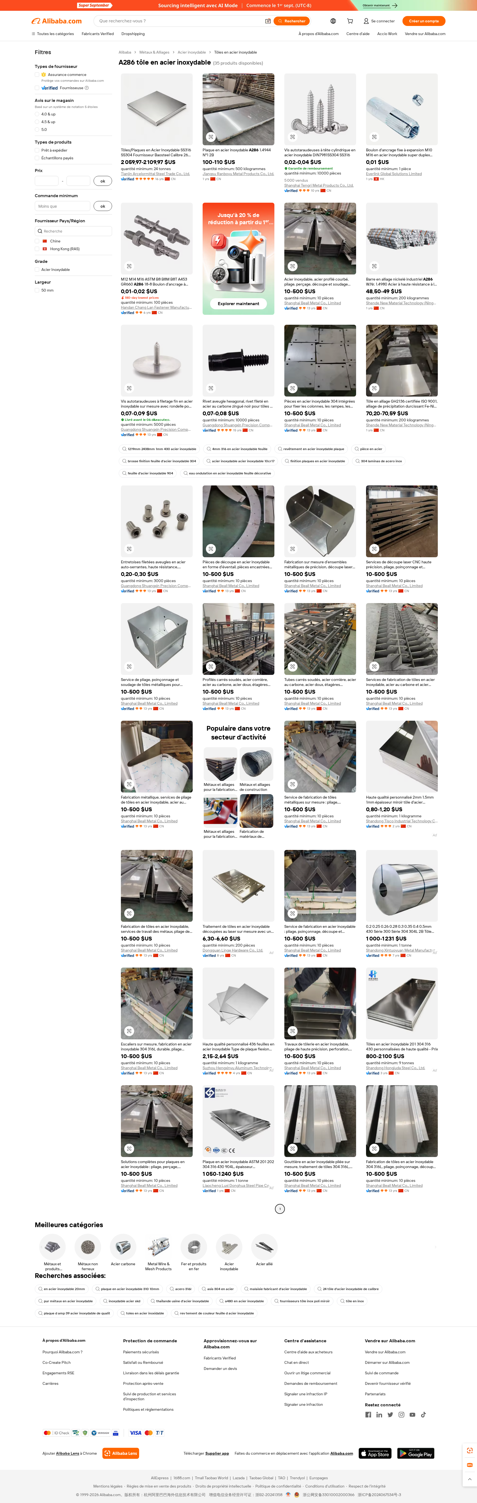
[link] (470, 1450)
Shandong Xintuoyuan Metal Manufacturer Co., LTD (402, 950)
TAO (281, 1478)
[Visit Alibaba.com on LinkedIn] (379, 1414)
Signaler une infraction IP (305, 1394)
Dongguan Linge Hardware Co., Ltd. (233, 950)
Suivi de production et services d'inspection (149, 1396)
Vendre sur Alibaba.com (385, 1352)
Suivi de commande (382, 1373)
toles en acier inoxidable (145, 1313)
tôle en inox (355, 1301)
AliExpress (160, 1478)
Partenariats (375, 1394)
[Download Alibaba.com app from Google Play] (415, 1453)
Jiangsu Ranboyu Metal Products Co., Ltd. (238, 173)
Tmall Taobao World (211, 1478)
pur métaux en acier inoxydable (68, 1301)
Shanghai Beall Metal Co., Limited (312, 303)
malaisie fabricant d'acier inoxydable (278, 1289)
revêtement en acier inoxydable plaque (313, 449)
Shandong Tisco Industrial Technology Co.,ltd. (402, 821)
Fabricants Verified (220, 1358)
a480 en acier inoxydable (244, 1301)
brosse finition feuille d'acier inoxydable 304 (162, 461)
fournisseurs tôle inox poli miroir (305, 1301)
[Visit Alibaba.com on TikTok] (423, 1414)
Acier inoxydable (192, 52)
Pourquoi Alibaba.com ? (63, 1352)
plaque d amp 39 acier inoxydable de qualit (77, 1313)
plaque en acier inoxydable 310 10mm (130, 1289)
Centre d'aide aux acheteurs (308, 1352)
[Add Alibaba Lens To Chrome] (120, 1453)
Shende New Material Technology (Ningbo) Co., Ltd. (402, 303)
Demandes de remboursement (310, 1383)
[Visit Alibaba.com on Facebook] (368, 1414)
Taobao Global (261, 1478)
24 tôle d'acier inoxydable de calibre (351, 1289)
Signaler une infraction (303, 1404)
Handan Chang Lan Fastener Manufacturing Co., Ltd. (157, 307)
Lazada (239, 1478)
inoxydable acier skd (124, 1301)
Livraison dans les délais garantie (151, 1373)
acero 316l (183, 1289)
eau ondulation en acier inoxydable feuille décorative (230, 473)
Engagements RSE (58, 1373)
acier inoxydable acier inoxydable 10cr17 (243, 461)
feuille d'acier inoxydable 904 (150, 473)
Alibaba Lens (67, 1453)
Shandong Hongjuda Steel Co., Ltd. (395, 1068)
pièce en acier (371, 449)
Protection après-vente (143, 1383)
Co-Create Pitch (57, 1362)
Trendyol (297, 1478)
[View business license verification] (288, 1494)
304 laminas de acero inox (381, 461)
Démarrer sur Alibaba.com (387, 1362)
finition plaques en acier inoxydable (317, 461)
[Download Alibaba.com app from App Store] (375, 1453)
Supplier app (217, 1453)
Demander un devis (220, 1368)
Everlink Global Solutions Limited (394, 173)
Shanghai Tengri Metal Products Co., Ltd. (319, 185)
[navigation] (73, 631)
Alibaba (125, 52)
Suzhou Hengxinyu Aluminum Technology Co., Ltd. (238, 1068)
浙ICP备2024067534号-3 (379, 1495)
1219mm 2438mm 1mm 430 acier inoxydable (162, 449)
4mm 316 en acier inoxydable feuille (239, 449)
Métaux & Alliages (154, 52)
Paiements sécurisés (141, 1352)
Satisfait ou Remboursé (143, 1362)
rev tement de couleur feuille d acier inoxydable (217, 1313)
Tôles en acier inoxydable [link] (235, 52)
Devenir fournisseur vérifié (388, 1383)
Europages (318, 1478)
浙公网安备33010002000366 (328, 1495)
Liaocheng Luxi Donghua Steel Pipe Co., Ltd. (238, 1185)
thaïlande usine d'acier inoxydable (182, 1301)
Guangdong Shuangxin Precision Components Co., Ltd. (157, 429)
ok (102, 181)
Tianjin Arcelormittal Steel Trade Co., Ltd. (155, 173)
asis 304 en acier (220, 1289)
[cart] (351, 22)
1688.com (181, 1478)
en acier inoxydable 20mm (64, 1289)
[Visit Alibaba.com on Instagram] (401, 1414)
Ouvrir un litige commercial (307, 1373)
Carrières (51, 1383)
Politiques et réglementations (148, 1409)
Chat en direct (296, 1362)
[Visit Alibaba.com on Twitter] (390, 1414)
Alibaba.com (341, 1453)
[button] (268, 21)
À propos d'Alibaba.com (64, 1340)
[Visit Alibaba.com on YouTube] (412, 1414)
